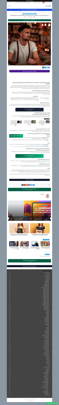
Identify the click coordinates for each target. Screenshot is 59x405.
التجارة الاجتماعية (47, 332)
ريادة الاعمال (29, 205)
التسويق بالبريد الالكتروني (46, 285)
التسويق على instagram (46, 291)
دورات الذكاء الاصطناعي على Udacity (36, 152)
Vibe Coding (47, 330)
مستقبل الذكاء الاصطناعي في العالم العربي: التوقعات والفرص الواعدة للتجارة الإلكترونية (29, 210)
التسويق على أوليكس (46, 306)
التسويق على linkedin (46, 292)
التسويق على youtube (46, 305)
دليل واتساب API (46, 392)
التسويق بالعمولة (47, 280)
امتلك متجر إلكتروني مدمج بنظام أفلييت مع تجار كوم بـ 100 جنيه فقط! (45, 247)
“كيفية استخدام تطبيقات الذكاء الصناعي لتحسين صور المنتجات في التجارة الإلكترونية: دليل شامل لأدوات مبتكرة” (13, 122)
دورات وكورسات (47, 361)
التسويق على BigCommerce (45, 287)
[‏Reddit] (26, 185)
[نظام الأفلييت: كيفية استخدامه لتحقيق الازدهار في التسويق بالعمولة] (24, 243)
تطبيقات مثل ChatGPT (46, 161)
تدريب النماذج (47, 342)
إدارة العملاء (46, 383)
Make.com (47, 371)
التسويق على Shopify (46, 295)
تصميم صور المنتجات (45, 347)
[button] (52, 403)
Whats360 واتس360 (46, 372)
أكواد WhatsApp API (45, 382)
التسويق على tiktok (46, 300)
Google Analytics (20, 105)
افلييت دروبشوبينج (47, 275)
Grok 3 (48, 322)
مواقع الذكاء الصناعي (46, 348)
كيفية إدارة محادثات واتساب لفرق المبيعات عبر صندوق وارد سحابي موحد (33, 2)
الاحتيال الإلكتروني (47, 277)
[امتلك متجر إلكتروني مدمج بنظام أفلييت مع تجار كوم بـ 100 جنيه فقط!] (45, 243)
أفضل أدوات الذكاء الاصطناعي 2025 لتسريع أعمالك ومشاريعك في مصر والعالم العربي (35, 248)
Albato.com (46, 373)
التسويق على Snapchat (46, 296)
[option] (29, 211)
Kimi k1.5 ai (47, 325)
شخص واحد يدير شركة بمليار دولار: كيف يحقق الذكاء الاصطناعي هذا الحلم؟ (14, 248)
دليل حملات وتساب (45, 391)
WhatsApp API (47, 393)
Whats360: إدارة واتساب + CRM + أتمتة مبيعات (16, 136)
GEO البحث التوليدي (46, 321)
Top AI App (47, 327)
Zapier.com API (46, 376)
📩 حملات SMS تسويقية (29, 0)
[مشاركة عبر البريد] (43, 67)
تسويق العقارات (47, 358)
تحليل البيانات (47, 357)
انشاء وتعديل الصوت (46, 336)
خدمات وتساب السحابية (45, 387)
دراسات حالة (46, 388)
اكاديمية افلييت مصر (47, 276)
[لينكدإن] (45, 67)
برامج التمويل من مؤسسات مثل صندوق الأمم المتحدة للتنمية (35, 145)
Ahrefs (16, 105)
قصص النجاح (47, 310)
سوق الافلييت (47, 363)
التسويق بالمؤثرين (46, 286)
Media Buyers (47, 281)
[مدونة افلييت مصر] (48, 6)
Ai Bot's (48, 316)
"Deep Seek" (47, 312)
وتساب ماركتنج (47, 368)
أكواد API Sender (46, 381)
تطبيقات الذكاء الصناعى (46, 343)
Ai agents (47, 315)
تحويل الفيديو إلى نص (46, 341)
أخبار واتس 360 (46, 377)
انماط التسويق (47, 356)
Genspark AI (47, 320)
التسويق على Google (46, 290)
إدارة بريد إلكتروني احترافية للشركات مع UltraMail (29, 261)
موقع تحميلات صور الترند (46, 367)
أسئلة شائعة (46, 378)
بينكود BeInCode (46, 337)
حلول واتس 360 (46, 386)
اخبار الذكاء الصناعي (46, 331)
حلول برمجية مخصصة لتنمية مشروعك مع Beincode (29, 189)
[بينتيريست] (28, 185)
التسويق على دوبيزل (46, 307)
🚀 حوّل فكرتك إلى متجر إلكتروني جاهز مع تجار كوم (29, 266)
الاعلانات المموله (47, 282)
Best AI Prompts (46, 317)
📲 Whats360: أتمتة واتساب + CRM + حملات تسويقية (29, 20)
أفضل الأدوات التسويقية (46, 272)
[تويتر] (47, 67)
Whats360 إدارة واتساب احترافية (30, 179)
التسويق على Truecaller (46, 301)
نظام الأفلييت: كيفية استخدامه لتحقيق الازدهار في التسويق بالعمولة (24, 247)
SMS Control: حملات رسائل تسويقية (44, 98)
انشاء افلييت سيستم (46, 352)
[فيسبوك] (49, 67)
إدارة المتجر (47, 351)
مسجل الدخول (44, 256)
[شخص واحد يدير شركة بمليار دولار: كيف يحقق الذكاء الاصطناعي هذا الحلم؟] (14, 243)
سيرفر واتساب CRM (21, 99)
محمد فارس (42, 194)
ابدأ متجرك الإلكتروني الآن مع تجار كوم (29, 109)
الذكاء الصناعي (47, 311)
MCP (48, 326)
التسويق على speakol (46, 297)
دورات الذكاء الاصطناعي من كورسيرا (15, 146)
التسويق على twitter (46, 302)
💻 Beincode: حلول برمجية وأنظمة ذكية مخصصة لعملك (29, 9)
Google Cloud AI (35, 166)
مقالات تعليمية (47, 366)
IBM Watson (30, 166)
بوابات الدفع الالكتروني (46, 353)
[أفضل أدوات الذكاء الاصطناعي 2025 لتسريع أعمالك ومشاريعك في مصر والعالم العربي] (34, 243)
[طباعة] (22, 185)
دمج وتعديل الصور (46, 346)
